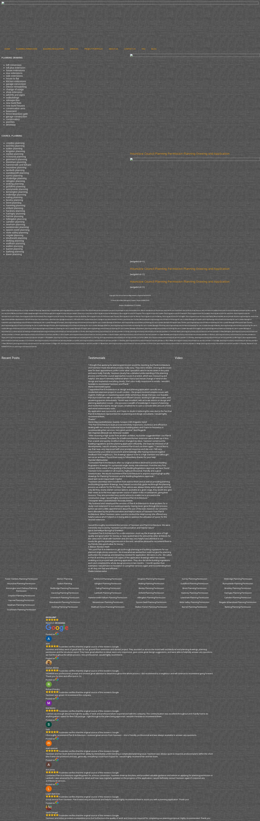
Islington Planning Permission (108, 583)
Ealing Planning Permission (108, 588)
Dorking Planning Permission (65, 607)
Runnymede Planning (17, 189)
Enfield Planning (14, 208)
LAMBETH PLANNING (15, 170)
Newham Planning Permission (21, 605)
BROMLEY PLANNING (15, 146)
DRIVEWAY (11, 124)
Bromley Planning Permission (238, 588)
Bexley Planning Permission (151, 588)
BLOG (153, 48)
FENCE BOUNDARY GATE (17, 114)
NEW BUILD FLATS (13, 103)
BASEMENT (11, 111)
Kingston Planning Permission (151, 578)
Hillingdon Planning (16, 219)
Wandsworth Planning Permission (64, 602)
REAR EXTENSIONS (14, 73)
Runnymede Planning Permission (238, 583)
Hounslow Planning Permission (21, 583)
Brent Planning (13, 202)
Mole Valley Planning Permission (195, 602)
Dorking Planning (15, 240)
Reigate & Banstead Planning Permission (238, 602)
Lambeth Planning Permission (108, 592)
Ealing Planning (14, 197)
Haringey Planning (15, 213)
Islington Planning (15, 181)
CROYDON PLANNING (15, 143)
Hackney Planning (15, 211)
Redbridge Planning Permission (64, 588)
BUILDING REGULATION (53, 48)
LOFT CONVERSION (14, 65)
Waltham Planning (15, 243)
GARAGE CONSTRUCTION (16, 116)
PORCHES (10, 122)
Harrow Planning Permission (21, 600)
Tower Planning (14, 254)
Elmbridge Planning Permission (238, 578)
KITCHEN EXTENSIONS (16, 81)
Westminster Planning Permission (108, 602)
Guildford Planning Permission (195, 583)
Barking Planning (15, 251)
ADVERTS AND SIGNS (15, 95)
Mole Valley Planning (17, 232)
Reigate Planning (14, 235)
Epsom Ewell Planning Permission (151, 602)
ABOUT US (113, 48)
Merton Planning (65, 578)
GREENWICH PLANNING (16, 159)
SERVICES (74, 48)
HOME (7, 48)
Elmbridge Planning (16, 178)
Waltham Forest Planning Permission (108, 607)
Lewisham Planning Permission (195, 597)
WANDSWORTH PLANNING (17, 173)
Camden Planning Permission (238, 597)
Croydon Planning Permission (21, 595)
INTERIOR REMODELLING (16, 86)
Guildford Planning (15, 186)
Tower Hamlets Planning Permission (21, 578)
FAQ (143, 48)
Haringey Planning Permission (238, 592)
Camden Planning (15, 221)
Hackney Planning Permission (194, 592)
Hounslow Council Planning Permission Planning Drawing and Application (180, 153)
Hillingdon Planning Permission (151, 597)
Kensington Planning (17, 192)
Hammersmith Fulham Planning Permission (108, 597)
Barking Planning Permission (238, 607)
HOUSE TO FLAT (12, 78)
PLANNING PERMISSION (26, 48)
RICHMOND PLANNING (16, 156)
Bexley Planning (14, 200)
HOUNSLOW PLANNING (16, 167)
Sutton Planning (64, 583)
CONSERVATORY (13, 119)
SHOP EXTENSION (14, 92)
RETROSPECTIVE (13, 100)
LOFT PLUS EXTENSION (15, 67)
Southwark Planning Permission (21, 609)
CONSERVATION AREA (15, 108)
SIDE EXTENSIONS (14, 76)
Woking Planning (15, 183)
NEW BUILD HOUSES (15, 105)
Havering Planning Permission (65, 592)
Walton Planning (14, 246)
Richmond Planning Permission (108, 578)
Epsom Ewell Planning (17, 230)
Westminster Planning (17, 227)
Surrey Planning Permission (195, 578)
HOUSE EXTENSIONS (15, 70)
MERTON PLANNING (14, 154)
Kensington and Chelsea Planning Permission (21, 589)
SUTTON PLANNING (14, 148)
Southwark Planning (16, 238)
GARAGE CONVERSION (16, 84)
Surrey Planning (14, 175)
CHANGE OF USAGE (15, 89)
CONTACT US (130, 48)
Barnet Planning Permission (195, 607)
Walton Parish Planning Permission (151, 607)
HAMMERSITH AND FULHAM (18, 165)
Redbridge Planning (16, 194)
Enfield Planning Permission (151, 592)
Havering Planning (15, 205)
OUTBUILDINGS (12, 97)
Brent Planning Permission (195, 588)
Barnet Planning (14, 249)
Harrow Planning (14, 216)
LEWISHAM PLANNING (16, 162)
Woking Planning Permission (151, 583)
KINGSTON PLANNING (15, 151)
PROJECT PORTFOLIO (93, 48)
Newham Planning (15, 224)
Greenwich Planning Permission (64, 597)
